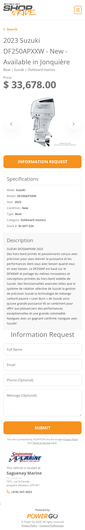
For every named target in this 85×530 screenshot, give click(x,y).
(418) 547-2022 (22, 492)
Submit (43, 428)
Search (12, 29)
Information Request (42, 161)
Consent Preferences (52, 525)
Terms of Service (41, 442)
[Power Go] (42, 516)
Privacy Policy (70, 439)
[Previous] (12, 124)
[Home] (20, 10)
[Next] (73, 124)
